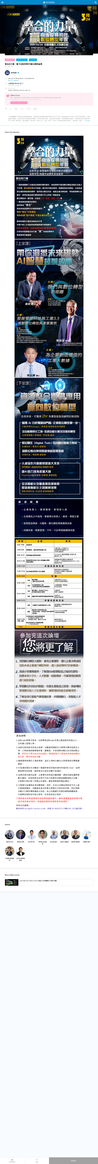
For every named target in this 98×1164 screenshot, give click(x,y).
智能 (16, 109)
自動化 (35, 109)
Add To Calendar (13, 80)
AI (10, 109)
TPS (22, 109)
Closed (73, 1161)
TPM (28, 109)
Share (90, 7)
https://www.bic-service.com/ (18, 90)
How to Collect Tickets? (19, 103)
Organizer (12, 1162)
